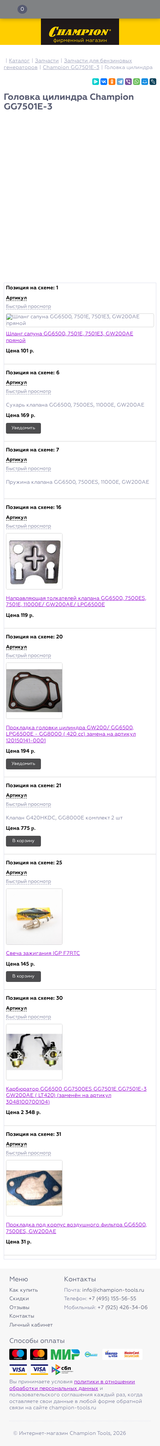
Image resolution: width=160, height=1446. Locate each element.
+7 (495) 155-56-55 (112, 1298)
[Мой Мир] (144, 81)
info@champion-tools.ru (113, 1290)
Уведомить (23, 428)
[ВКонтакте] (103, 81)
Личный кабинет (31, 1325)
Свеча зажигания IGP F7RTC (43, 953)
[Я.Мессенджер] (95, 81)
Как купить (23, 1290)
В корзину (23, 841)
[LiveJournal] (153, 81)
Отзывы (19, 1307)
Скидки (19, 1298)
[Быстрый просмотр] (80, 320)
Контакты (21, 1316)
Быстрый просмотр (28, 306)
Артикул (16, 298)
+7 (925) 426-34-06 (122, 1307)
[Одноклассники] (112, 81)
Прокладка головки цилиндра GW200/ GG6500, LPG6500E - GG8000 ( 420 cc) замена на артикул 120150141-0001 (71, 734)
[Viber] (128, 81)
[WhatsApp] (136, 81)
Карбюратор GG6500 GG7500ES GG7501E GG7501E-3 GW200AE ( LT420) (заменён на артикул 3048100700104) (76, 1096)
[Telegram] (120, 81)
